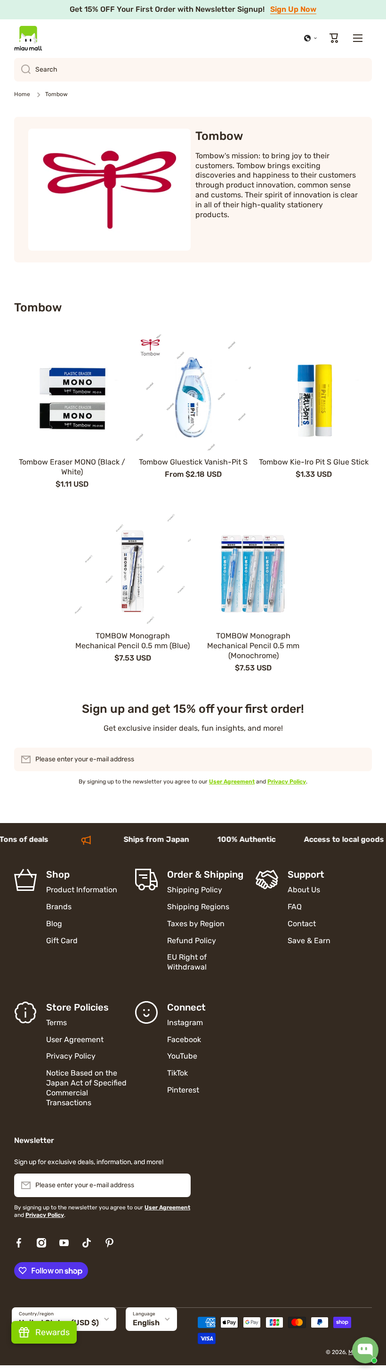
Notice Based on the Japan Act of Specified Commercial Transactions (86, 1087)
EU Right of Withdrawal (188, 962)
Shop (58, 874)
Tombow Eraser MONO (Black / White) (72, 466)
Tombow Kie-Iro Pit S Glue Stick (314, 461)
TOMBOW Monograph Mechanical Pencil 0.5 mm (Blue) (132, 640)
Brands (59, 906)
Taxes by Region (196, 923)
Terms (56, 1022)
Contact (302, 923)
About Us (304, 889)
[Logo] (28, 38)
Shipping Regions (198, 906)
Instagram (185, 1022)
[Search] (22, 70)
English (146, 1322)
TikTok (177, 1072)
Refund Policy (191, 940)
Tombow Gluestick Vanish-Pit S (193, 461)
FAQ (295, 906)
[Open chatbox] (365, 1350)
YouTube (182, 1056)
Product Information (81, 889)
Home (22, 94)
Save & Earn (309, 940)
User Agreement (75, 1039)
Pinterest (183, 1089)
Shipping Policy (194, 889)
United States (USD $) (59, 1322)
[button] (310, 38)
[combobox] (193, 70)
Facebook (184, 1039)
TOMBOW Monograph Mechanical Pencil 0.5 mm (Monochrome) (253, 645)
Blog (54, 923)
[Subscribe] (360, 759)
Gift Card (62, 940)
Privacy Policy (71, 1056)
